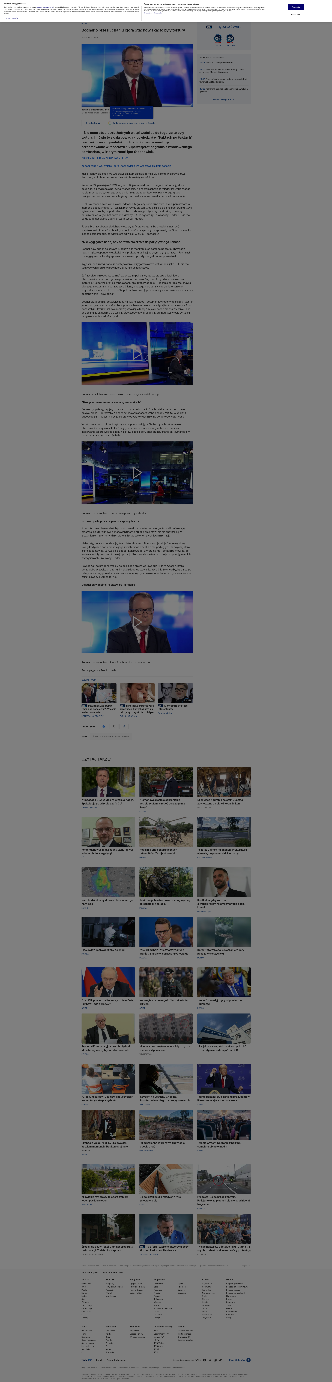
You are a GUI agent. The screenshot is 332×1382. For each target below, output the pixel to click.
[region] (166, 11)
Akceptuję (296, 7)
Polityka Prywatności (11, 18)
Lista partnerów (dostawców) (153, 13)
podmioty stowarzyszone (45, 7)
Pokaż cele (295, 15)
